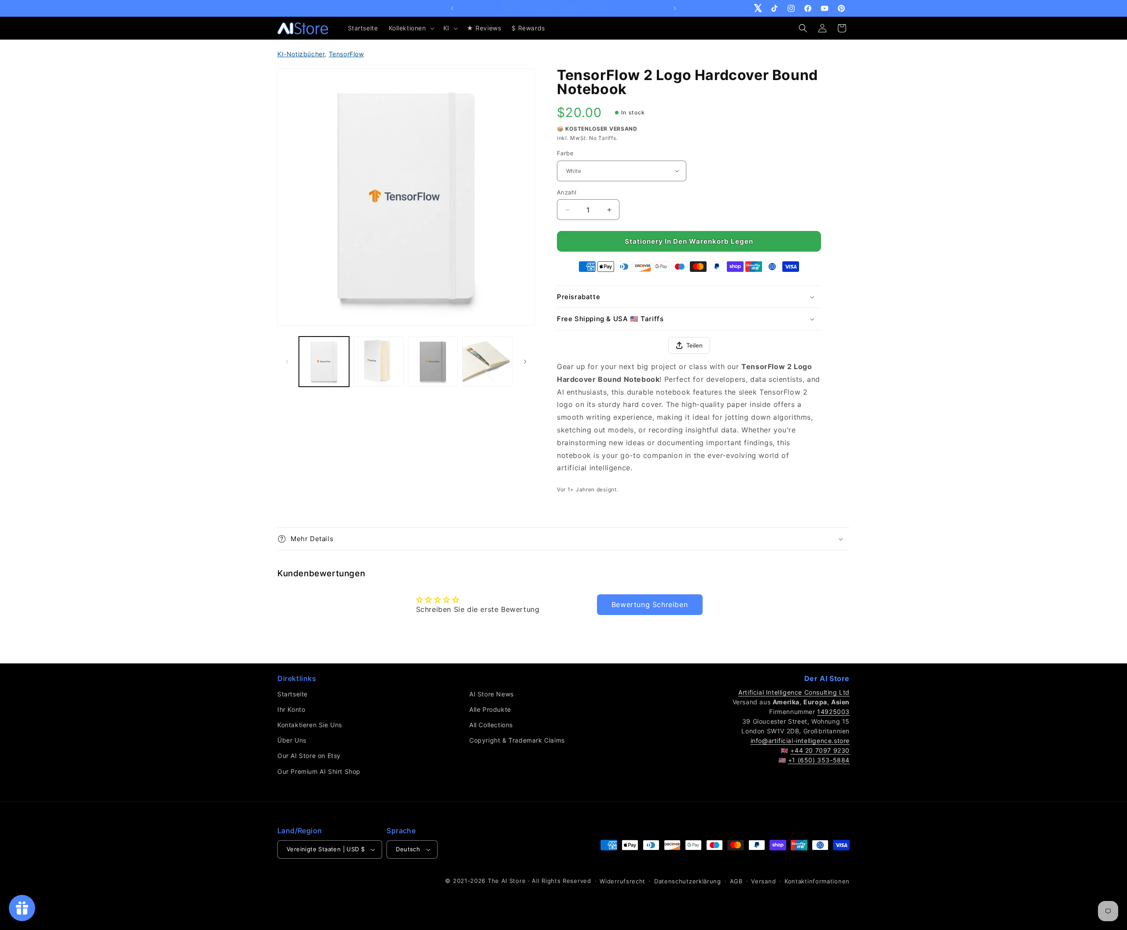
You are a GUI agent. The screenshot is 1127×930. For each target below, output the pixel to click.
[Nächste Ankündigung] (675, 8)
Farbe (565, 153)
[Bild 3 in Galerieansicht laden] (433, 362)
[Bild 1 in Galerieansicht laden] (324, 362)
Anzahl (566, 192)
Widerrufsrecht (622, 881)
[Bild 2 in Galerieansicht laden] (379, 362)
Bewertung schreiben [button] (649, 604)
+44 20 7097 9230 (820, 750)
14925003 (833, 711)
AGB (736, 881)
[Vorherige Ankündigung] (452, 8)
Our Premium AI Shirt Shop (319, 771)
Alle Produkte (490, 709)
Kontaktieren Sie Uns (309, 725)
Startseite (292, 694)
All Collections (491, 725)
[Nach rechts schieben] (525, 361)
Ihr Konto (291, 709)
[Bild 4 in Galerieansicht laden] (487, 362)
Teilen (694, 345)
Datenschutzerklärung (687, 881)
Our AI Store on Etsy (309, 755)
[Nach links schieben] (287, 361)
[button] (410, 28)
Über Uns (291, 740)
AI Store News (491, 694)
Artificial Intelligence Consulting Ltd (794, 692)
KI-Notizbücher (300, 54)
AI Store (513, 880)
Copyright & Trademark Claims (517, 740)
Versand (763, 881)
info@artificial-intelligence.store (800, 740)
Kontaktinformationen (817, 881)
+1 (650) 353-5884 (819, 760)
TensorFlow (346, 54)
